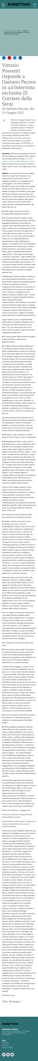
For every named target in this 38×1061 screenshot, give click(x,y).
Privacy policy (7, 1047)
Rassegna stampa (15, 31)
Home (6, 31)
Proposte (5, 1045)
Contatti (5, 1043)
